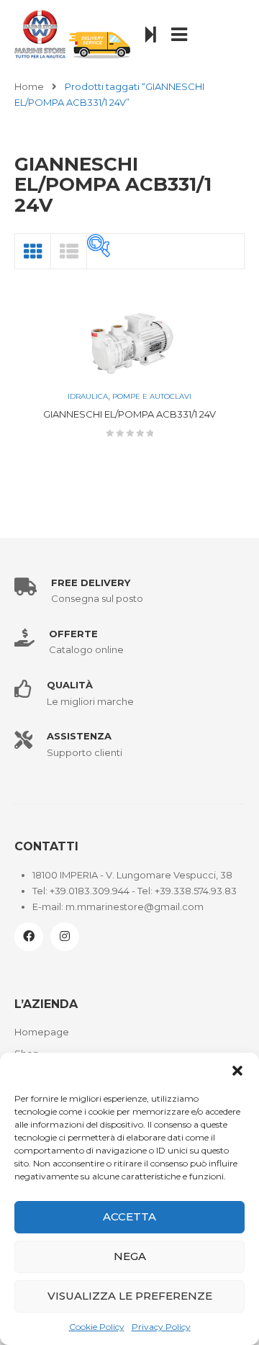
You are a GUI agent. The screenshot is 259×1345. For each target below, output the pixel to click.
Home (29, 86)
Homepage (41, 1032)
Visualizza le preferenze (129, 1296)
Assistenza (79, 736)
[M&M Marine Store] (72, 33)
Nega (130, 1256)
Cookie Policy (96, 1326)
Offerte (73, 633)
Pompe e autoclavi (151, 396)
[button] (237, 1070)
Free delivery (90, 582)
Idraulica (88, 396)
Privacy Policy (161, 1326)
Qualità (70, 685)
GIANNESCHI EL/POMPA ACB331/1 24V (129, 414)
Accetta (129, 1216)
